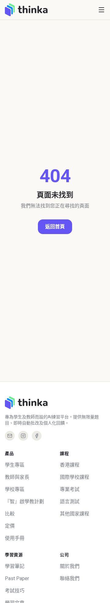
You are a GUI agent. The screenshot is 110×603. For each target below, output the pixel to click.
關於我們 (69, 566)
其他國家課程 (74, 514)
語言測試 (69, 501)
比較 (10, 514)
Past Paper (17, 578)
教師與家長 (17, 477)
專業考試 (69, 489)
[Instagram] (23, 436)
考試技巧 (14, 591)
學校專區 (14, 489)
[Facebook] (37, 436)
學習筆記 (14, 566)
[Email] (10, 436)
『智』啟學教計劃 (24, 501)
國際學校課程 (74, 477)
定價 (10, 526)
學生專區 (14, 465)
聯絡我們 (69, 578)
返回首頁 (55, 226)
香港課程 (69, 465)
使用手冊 (14, 538)
